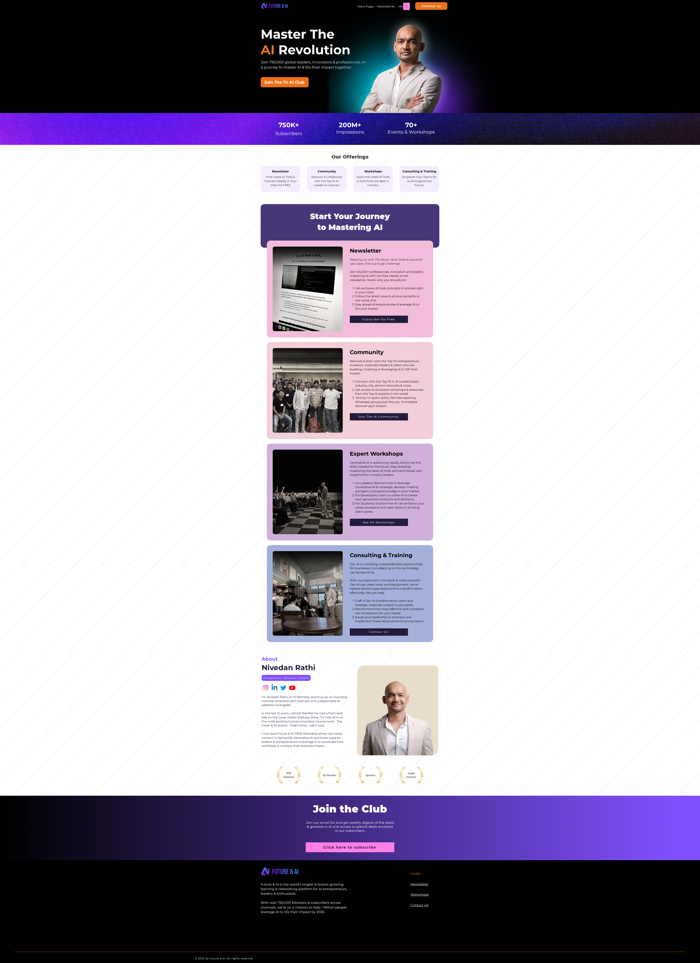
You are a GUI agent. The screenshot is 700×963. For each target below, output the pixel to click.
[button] (285, 82)
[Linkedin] (274, 687)
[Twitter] (283, 687)
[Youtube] (292, 687)
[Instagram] (265, 687)
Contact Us (419, 905)
